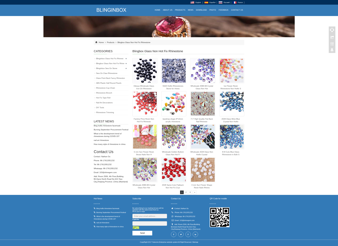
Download (201, 10)
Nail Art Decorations (104, 103)
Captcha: (135, 219)
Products (180, 10)
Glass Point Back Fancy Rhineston (110, 78)
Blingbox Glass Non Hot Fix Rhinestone (133, 42)
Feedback (223, 10)
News (190, 10)
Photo (212, 10)
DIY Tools (100, 107)
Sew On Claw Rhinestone (106, 73)
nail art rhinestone (101, 140)
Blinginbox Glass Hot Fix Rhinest (109, 58)
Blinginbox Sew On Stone (106, 68)
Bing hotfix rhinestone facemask (107, 126)
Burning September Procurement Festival (111, 130)
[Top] (332, 50)
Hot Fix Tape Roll (103, 98)
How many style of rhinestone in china (109, 144)
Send (142, 233)
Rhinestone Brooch (104, 93)
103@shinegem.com (108, 172)
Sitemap (195, 242)
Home (157, 10)
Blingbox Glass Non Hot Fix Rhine (110, 63)
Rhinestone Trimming (105, 112)
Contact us (237, 10)
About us (167, 10)
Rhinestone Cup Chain (105, 88)
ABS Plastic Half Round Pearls (108, 83)
